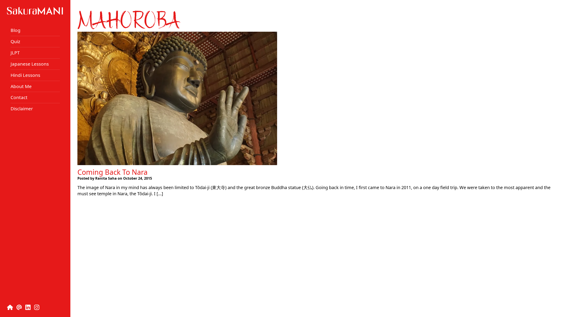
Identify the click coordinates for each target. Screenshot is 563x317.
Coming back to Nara (112, 172)
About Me (21, 86)
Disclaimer (22, 108)
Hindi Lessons (25, 75)
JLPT (15, 53)
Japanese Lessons (30, 64)
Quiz (15, 41)
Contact (19, 97)
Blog (15, 30)
